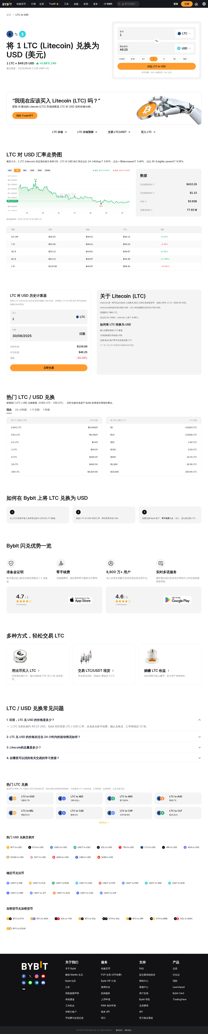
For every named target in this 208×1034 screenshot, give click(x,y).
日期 (14, 330)
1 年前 (46, 409)
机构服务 (105, 993)
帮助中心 (143, 980)
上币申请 (105, 999)
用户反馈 (143, 993)
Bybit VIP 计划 (108, 980)
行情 (33, 3)
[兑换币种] (157, 41)
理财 (175, 980)
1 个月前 (35, 409)
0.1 (143, 59)
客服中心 (143, 987)
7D (17, 170)
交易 (175, 968)
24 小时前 (21, 409)
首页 (8, 14)
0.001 (122, 59)
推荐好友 (105, 987)
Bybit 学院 (144, 999)
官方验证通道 (146, 1017)
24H (10, 170)
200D (47, 170)
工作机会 (69, 1005)
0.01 (133, 59)
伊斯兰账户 (71, 1011)
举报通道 (69, 999)
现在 (9, 409)
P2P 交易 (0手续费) (111, 974)
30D (32, 170)
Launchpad (179, 987)
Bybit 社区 (70, 980)
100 (185, 59)
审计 (103, 1017)
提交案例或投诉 (147, 974)
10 (174, 59)
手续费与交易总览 (74, 1017)
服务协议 (119, 1030)
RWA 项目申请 (108, 1005)
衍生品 (176, 974)
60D (40, 170)
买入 (14, 313)
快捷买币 (105, 968)
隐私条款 (128, 1030)
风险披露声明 (72, 993)
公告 (67, 987)
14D (24, 170)
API (141, 1011)
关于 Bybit (70, 968)
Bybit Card (178, 993)
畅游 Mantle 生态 (74, 974)
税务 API (105, 1011)
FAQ (141, 968)
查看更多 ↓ (104, 822)
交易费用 (143, 1005)
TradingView (179, 999)
